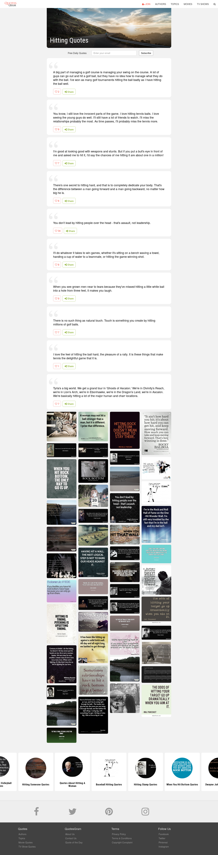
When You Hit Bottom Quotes (182, 784)
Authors (160, 4)
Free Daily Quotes (77, 53)
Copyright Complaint (122, 842)
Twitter (162, 838)
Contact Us (70, 838)
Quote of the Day (74, 842)
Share (70, 91)
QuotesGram (10, 4)
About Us (70, 834)
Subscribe (146, 53)
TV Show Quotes (27, 846)
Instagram (164, 846)
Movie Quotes (26, 842)
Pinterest (163, 842)
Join (147, 4)
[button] (214, 4)
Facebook (164, 834)
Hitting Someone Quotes (35, 784)
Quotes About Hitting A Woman (72, 784)
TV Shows (203, 4)
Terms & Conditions (122, 838)
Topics (175, 4)
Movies (188, 4)
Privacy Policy (119, 834)
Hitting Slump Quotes (145, 784)
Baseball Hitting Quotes (109, 784)
